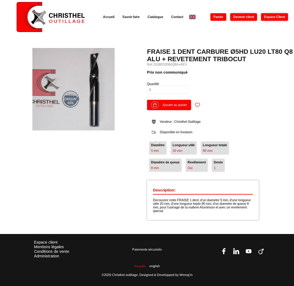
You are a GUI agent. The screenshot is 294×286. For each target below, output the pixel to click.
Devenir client (243, 17)
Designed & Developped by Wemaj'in (166, 275)
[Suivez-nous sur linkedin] (236, 251)
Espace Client (274, 17)
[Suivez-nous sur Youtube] (249, 251)
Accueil (108, 17)
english (154, 266)
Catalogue (155, 17)
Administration (46, 256)
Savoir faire (131, 17)
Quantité (153, 84)
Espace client (46, 242)
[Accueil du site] (51, 17)
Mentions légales (49, 247)
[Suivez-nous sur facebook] (224, 251)
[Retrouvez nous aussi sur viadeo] (261, 251)
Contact (177, 17)
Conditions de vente (51, 251)
